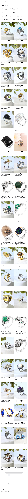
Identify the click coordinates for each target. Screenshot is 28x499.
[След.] (19, 475)
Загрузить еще (14, 472)
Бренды (2, 484)
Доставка (9, 484)
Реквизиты (9, 485)
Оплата (8, 483)
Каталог (2, 482)
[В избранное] (26, 23)
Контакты (9, 482)
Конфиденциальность (24, 497)
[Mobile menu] (1, 1)
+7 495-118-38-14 (3, 489)
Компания (9, 480)
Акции (1, 483)
